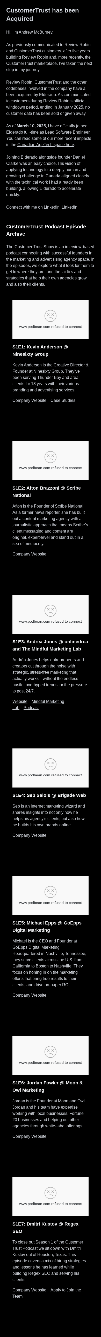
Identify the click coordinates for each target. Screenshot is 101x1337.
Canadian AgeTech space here (45, 144)
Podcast (31, 707)
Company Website (29, 400)
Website (19, 701)
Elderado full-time (22, 132)
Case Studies (63, 400)
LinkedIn (69, 207)
